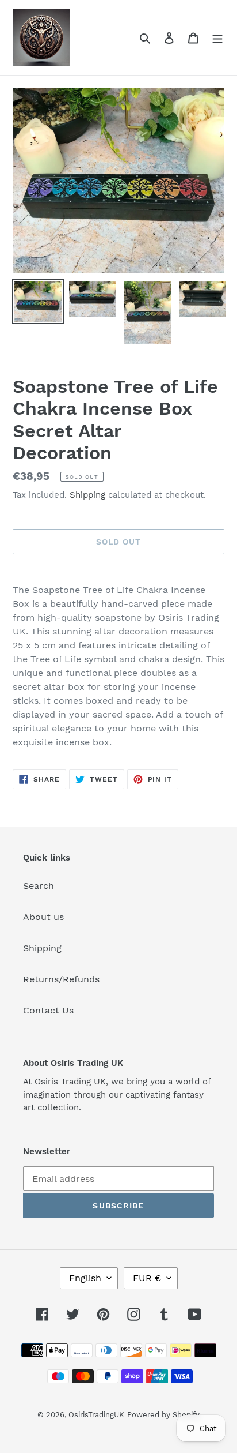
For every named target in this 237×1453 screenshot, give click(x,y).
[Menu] (217, 37)
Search (38, 885)
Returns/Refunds (61, 979)
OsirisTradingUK (96, 1414)
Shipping (87, 495)
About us (43, 916)
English (85, 1277)
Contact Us (48, 1010)
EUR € (147, 1277)
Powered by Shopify (163, 1414)
